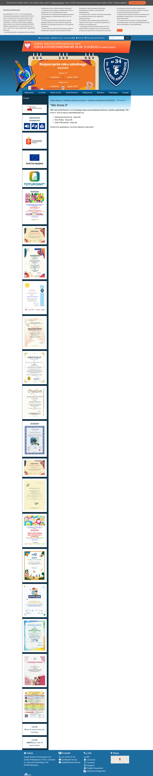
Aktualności (29, 93)
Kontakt (125, 93)
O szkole (42, 93)
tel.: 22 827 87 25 (68, 757)
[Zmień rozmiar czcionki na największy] (74, 38)
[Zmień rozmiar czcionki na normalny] (71, 38)
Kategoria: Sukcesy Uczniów (74, 100)
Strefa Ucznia (55, 93)
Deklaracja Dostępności (96, 771)
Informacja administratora (95, 38)
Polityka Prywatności (94, 768)
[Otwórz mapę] (120, 759)
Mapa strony (57, 38)
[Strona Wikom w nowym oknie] (27, 774)
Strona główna (45, 38)
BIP (87, 757)
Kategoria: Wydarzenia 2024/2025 (101, 100)
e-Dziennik (90, 760)
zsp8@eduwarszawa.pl (70, 762)
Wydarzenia (87, 93)
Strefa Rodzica (72, 93)
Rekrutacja (113, 93)
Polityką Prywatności (57, 3)
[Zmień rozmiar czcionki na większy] (72, 38)
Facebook (90, 763)
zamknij (120, 30)
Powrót (26, 98)
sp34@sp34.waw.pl (69, 760)
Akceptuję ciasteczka (137, 3)
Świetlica (100, 93)
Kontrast (80, 38)
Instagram (90, 765)
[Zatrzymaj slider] (63, 88)
